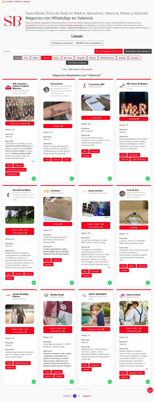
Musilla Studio (57, 295)
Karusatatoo (57, 84)
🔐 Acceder (7, 1)
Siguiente (87, 396)
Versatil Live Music (22, 190)
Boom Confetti (96, 191)
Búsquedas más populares (138, 51)
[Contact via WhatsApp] (34, 178)
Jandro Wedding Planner (20, 295)
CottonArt (55, 191)
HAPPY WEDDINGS (98, 294)
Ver (33, 161)
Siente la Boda (133, 295)
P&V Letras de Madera (137, 84)
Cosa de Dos (133, 190)
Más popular (86, 69)
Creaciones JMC (97, 84)
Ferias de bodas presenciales (71, 25)
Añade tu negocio (22, 1)
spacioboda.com (32, 25)
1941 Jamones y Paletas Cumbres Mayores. (21, 86)
